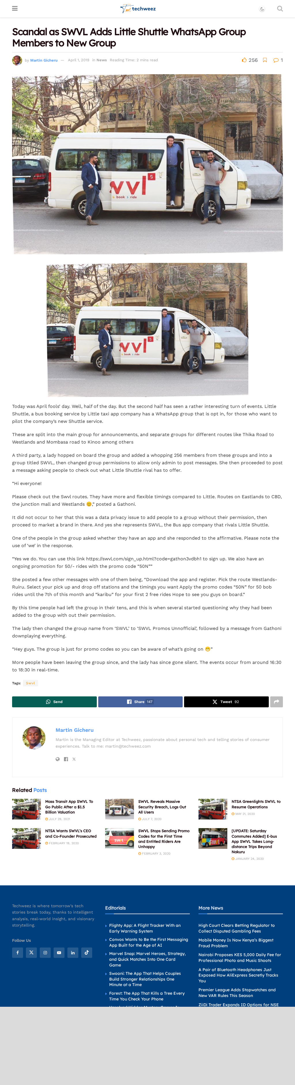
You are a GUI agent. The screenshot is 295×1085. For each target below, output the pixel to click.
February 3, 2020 (156, 853)
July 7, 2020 (151, 819)
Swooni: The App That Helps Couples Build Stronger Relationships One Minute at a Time (145, 979)
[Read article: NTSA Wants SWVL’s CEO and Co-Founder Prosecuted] (26, 838)
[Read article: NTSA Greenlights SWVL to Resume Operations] (212, 809)
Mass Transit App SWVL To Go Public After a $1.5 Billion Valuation (69, 806)
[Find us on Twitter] (31, 953)
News (102, 60)
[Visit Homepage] (138, 9)
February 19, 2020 (63, 843)
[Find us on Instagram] (45, 953)
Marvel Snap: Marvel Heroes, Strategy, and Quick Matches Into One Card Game (147, 959)
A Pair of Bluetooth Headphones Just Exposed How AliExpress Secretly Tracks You (238, 975)
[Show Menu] (15, 8)
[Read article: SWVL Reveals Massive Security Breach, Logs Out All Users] (119, 809)
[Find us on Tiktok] (86, 953)
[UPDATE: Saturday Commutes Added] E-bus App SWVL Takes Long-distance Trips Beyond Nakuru (254, 841)
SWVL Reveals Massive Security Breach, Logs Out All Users (162, 806)
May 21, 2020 (244, 814)
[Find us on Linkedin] (72, 953)
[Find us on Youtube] (59, 953)
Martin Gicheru (44, 60)
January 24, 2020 (249, 859)
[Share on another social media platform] (276, 701)
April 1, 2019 (78, 60)
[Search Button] (280, 8)
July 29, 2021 (59, 819)
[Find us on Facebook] (17, 953)
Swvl (30, 683)
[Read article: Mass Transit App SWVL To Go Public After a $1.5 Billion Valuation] (26, 809)
